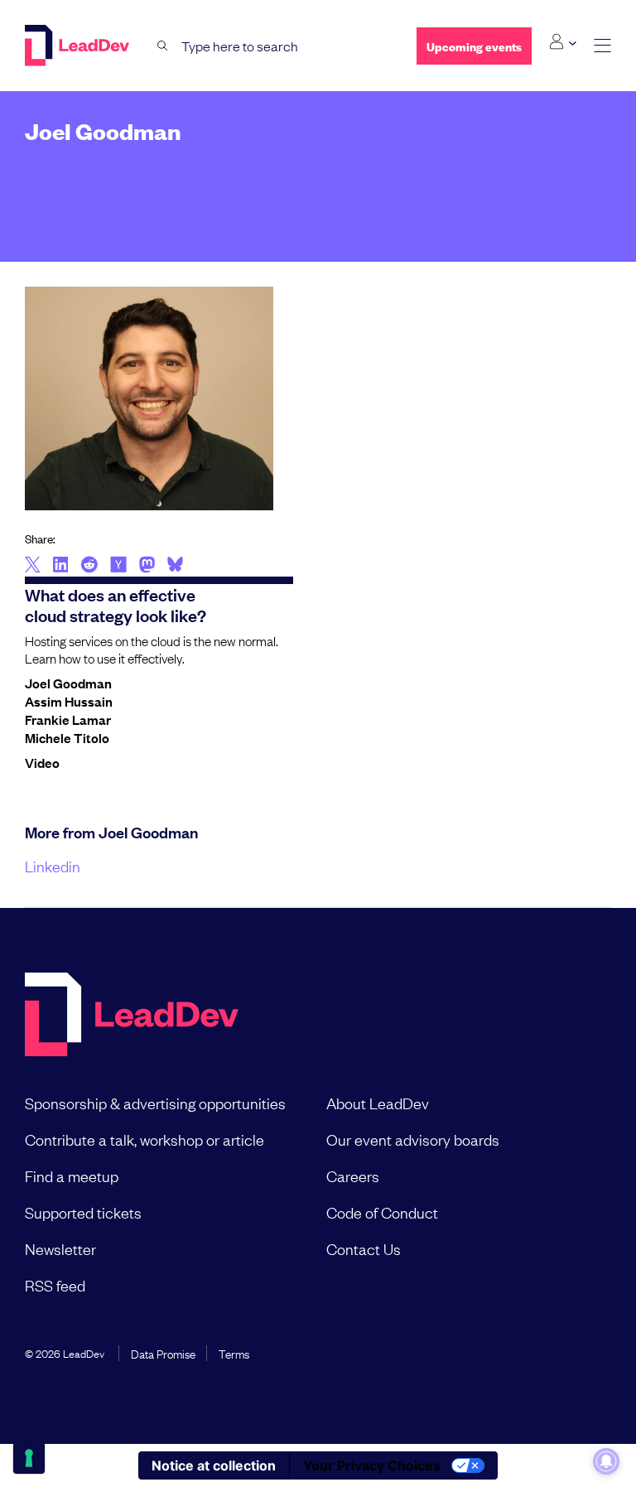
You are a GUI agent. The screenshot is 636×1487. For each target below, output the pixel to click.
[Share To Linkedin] (61, 566)
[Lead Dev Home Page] (131, 1016)
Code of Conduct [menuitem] (382, 1212)
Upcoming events (474, 46)
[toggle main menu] (602, 46)
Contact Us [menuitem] (363, 1248)
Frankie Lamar (68, 719)
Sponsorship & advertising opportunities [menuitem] (155, 1103)
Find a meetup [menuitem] (71, 1175)
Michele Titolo (67, 737)
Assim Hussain (69, 701)
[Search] (162, 46)
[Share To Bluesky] (175, 567)
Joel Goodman (68, 682)
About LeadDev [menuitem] (377, 1103)
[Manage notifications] (606, 1461)
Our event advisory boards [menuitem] (412, 1139)
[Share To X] (33, 566)
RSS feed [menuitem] (55, 1285)
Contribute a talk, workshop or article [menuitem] (144, 1139)
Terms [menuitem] (234, 1353)
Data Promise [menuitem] (163, 1353)
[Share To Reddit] (89, 567)
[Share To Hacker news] (118, 566)
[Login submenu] (562, 42)
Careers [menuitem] (352, 1175)
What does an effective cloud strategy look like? (115, 604)
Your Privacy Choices (372, 1465)
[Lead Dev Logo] (78, 45)
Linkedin (52, 866)
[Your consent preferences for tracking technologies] (29, 1458)
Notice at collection (214, 1465)
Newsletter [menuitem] (60, 1248)
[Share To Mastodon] (147, 567)
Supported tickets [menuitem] (83, 1212)
